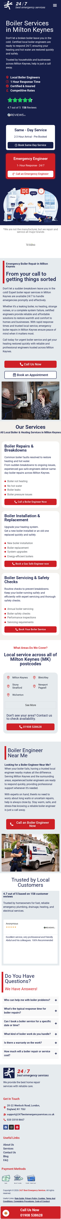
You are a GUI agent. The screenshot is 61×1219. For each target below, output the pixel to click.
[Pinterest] (17, 1127)
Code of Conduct (42, 1201)
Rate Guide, (20, 1198)
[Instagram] (11, 1127)
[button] (55, 5)
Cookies (41, 1198)
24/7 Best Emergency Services (32, 1190)
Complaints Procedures (24, 1201)
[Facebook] (5, 1127)
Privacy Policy (31, 1198)
